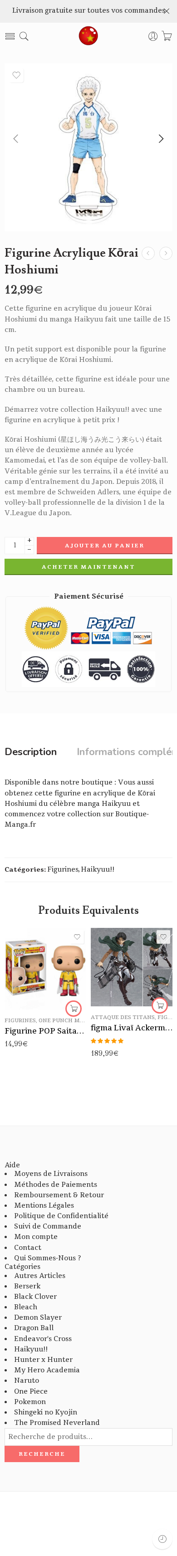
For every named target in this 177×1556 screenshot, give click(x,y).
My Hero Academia (47, 1370)
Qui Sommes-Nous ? (47, 1258)
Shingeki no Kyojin (45, 1412)
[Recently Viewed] (162, 1539)
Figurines (63, 869)
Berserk (27, 1286)
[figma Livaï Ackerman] (131, 967)
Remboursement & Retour (59, 1195)
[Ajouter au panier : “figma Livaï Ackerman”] (160, 1005)
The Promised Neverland (57, 1423)
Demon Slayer (38, 1317)
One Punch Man (63, 1020)
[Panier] (166, 36)
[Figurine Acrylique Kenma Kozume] (148, 253)
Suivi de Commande (47, 1226)
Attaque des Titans (123, 1017)
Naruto (26, 1380)
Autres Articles (39, 1276)
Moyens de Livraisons (51, 1174)
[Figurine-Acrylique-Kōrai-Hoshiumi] (88, 147)
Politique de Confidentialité (61, 1216)
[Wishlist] (16, 75)
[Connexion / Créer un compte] (153, 36)
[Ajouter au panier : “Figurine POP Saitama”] (73, 1008)
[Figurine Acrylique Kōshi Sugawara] (165, 253)
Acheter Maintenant (88, 567)
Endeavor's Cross (43, 1339)
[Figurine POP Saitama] (45, 969)
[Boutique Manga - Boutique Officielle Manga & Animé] (88, 36)
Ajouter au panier (104, 545)
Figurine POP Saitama (45, 1031)
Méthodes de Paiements (55, 1184)
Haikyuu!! (97, 869)
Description (31, 752)
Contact (27, 1248)
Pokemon (30, 1402)
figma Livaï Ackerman (131, 1028)
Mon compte (36, 1237)
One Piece (31, 1391)
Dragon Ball (34, 1328)
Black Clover (35, 1297)
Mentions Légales (44, 1205)
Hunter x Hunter (43, 1360)
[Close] (166, 11)
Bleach (25, 1307)
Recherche (42, 1454)
